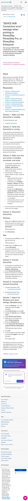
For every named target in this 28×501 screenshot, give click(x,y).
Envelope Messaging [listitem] (6, 454)
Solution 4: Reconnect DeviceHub (14, 102)
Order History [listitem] (4, 424)
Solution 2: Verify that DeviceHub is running (15, 96)
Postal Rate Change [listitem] (6, 452)
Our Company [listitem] (4, 399)
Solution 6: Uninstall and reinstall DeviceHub (14, 106)
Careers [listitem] (3, 410)
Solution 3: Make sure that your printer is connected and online (13, 99)
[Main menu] (26, 2)
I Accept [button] (20, 470)
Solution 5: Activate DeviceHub (13, 104)
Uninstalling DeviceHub (14, 289)
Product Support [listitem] (5, 456)
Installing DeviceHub (11, 123)
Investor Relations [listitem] (5, 405)
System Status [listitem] (4, 460)
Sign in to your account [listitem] (7, 444)
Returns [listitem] (3, 426)
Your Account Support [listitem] (6, 440)
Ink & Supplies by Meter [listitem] (7, 419)
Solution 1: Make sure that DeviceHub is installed (12, 92)
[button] (21, 473)
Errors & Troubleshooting (9, 16)
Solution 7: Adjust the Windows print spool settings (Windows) (15, 110)
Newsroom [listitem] (3, 401)
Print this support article (24, 15)
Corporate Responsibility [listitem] (7, 408)
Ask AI (20, 381)
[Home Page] (6, 2)
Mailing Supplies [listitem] (5, 422)
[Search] (21, 2)
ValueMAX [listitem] (3, 438)
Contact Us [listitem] (4, 403)
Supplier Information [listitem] (6, 412)
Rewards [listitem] (3, 442)
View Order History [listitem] (6, 436)
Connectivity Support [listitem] (6, 458)
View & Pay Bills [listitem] (5, 433)
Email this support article (21, 15)
